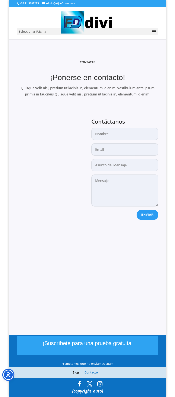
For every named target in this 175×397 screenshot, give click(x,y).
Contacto (91, 372)
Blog (76, 372)
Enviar (147, 214)
